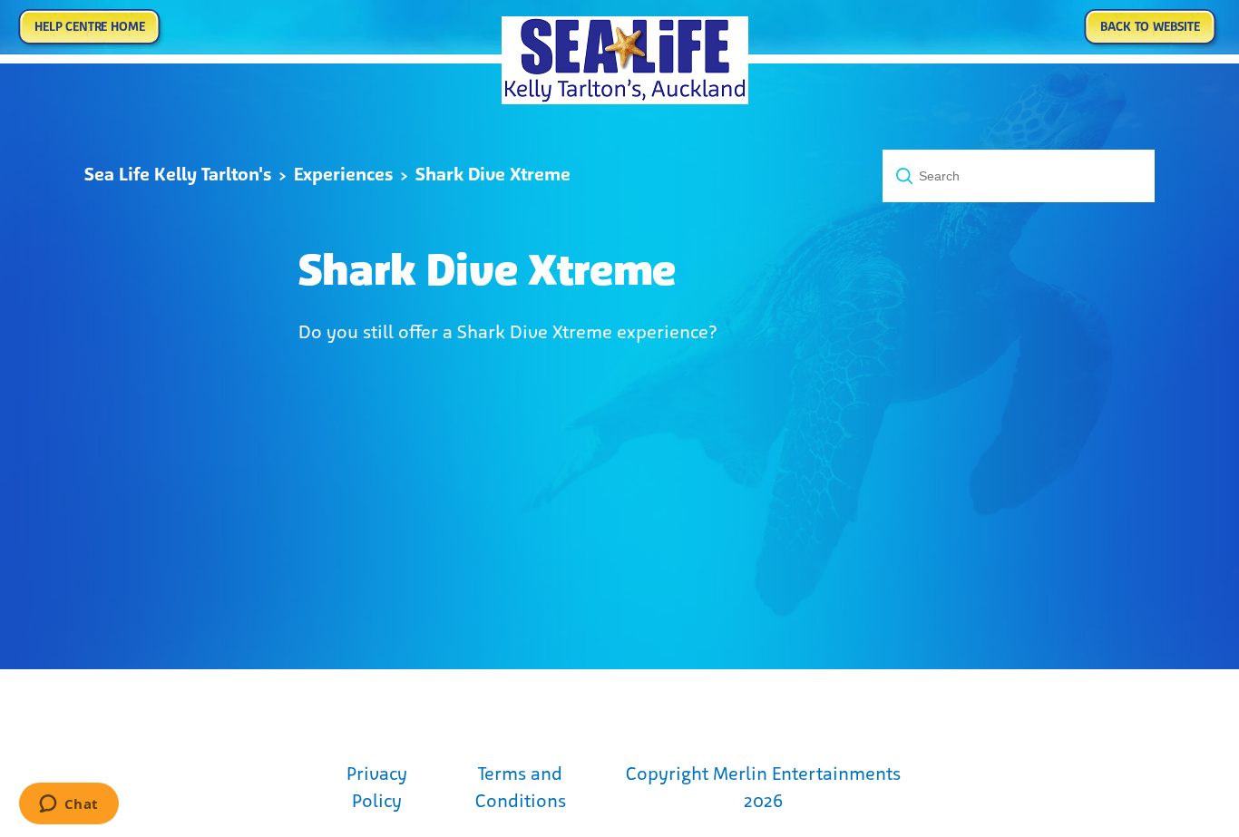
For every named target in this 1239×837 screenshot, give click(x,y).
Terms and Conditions (520, 787)
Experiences (343, 174)
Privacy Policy (376, 787)
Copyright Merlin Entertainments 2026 (763, 787)
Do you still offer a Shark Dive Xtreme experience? (507, 332)
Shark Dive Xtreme (493, 174)
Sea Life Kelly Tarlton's (177, 174)
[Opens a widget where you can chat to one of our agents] (68, 805)
